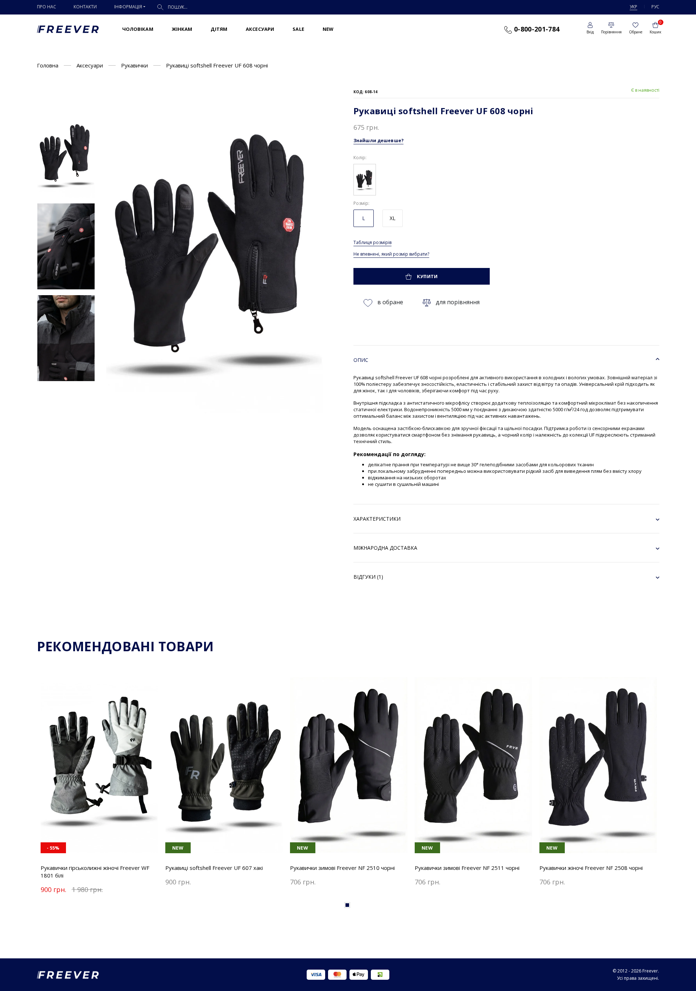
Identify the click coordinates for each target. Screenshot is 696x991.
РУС (655, 7)
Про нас (46, 7)
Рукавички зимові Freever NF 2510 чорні (342, 867)
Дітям (219, 29)
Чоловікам (137, 29)
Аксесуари (260, 29)
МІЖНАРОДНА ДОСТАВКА (385, 547)
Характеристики (377, 518)
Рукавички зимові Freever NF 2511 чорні (467, 867)
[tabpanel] (99, 786)
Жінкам (182, 29)
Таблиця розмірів (372, 242)
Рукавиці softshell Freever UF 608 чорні (217, 65)
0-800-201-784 (535, 29)
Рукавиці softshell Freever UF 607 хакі (214, 867)
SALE (298, 29)
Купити (427, 276)
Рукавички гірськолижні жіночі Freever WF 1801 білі (95, 871)
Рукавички (134, 65)
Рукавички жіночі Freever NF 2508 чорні (591, 867)
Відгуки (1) (368, 576)
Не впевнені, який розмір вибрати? (391, 254)
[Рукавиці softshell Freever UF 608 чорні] (66, 155)
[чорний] (364, 178)
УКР (633, 7)
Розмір (360, 203)
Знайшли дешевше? (378, 140)
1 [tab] (347, 905)
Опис (360, 359)
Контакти (85, 7)
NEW (328, 29)
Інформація (128, 7)
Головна (47, 65)
